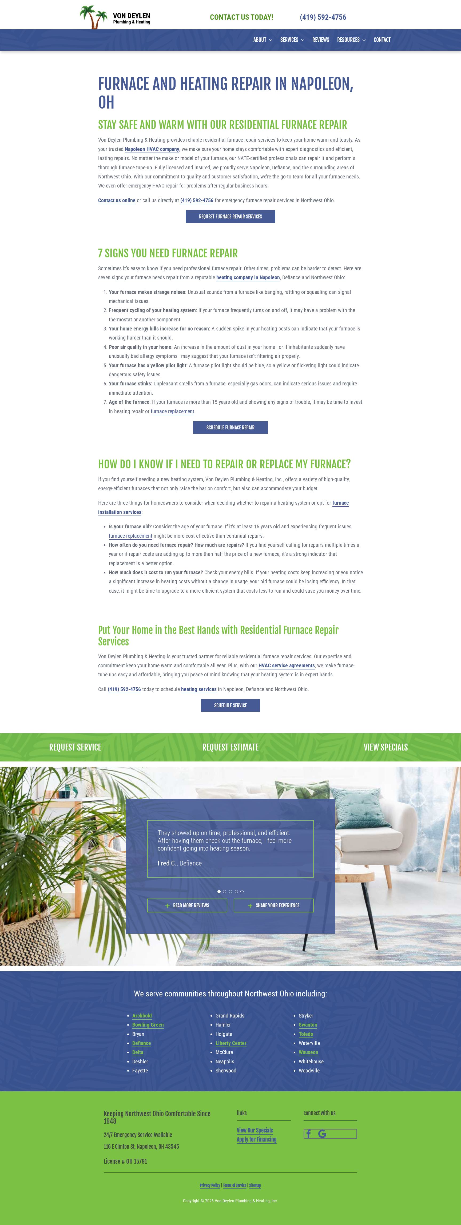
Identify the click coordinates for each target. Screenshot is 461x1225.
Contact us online (117, 200)
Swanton (308, 1025)
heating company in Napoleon (248, 277)
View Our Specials (255, 1130)
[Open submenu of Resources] (363, 40)
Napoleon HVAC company (152, 149)
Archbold (142, 1015)
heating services (199, 689)
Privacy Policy (210, 1185)
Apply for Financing (257, 1139)
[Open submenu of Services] (301, 40)
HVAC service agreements (287, 665)
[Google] (322, 1134)
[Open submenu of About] (269, 40)
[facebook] (308, 1134)
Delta (137, 1052)
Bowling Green (148, 1025)
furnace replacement (172, 411)
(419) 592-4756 (196, 200)
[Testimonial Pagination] (219, 891)
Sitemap (255, 1185)
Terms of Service (234, 1185)
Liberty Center (231, 1043)
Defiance (141, 1043)
